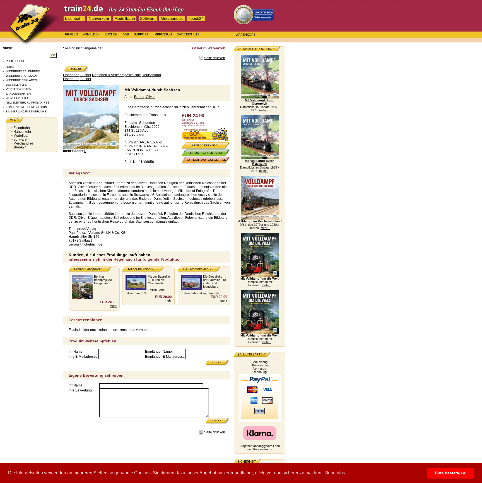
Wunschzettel (17, 98)
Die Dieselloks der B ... (198, 269)
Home (10, 66)
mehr (113, 305)
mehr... (263, 110)
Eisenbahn (74, 18)
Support (141, 34)
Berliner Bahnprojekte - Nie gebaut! (104, 280)
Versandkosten (18, 89)
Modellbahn (124, 18)
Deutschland (151, 75)
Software (148, 18)
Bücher (85, 75)
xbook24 (196, 18)
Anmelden (91, 34)
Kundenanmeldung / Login (26, 107)
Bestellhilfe (16, 84)
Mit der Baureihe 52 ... (143, 269)
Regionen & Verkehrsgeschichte (116, 75)
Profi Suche (15, 61)
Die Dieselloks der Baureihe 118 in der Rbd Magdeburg (214, 281)
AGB (125, 34)
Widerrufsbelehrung (23, 71)
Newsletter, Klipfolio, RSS (27, 102)
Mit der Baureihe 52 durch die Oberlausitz (159, 280)
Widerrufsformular (22, 75)
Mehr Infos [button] (334, 472)
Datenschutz (188, 34)
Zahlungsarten (18, 93)
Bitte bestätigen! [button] (451, 473)
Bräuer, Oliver (144, 97)
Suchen (111, 34)
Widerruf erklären (21, 80)
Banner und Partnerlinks (26, 111)
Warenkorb (246, 34)
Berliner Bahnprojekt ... (89, 269)
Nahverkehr (99, 18)
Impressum (163, 34)
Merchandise (172, 18)
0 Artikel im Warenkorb (207, 48)
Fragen (71, 34)
